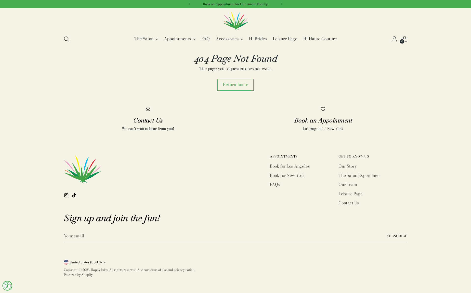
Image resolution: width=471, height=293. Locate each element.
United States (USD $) (86, 262)
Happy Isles (99, 269)
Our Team (348, 184)
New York (335, 128)
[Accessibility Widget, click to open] (7, 286)
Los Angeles (313, 128)
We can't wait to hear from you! (148, 128)
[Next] (281, 4)
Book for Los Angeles (290, 166)
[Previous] (189, 4)
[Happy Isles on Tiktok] (75, 196)
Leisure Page (351, 194)
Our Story (347, 166)
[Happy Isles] (235, 21)
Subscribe (397, 235)
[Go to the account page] (394, 39)
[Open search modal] (66, 39)
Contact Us (349, 203)
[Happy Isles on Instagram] (67, 196)
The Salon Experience (359, 175)
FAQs (275, 184)
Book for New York (287, 175)
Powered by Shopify (78, 274)
